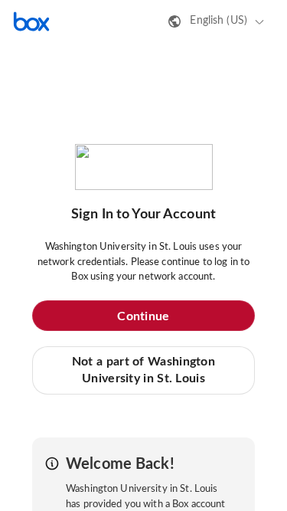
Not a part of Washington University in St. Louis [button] (143, 370)
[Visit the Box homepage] (31, 21)
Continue (143, 316)
